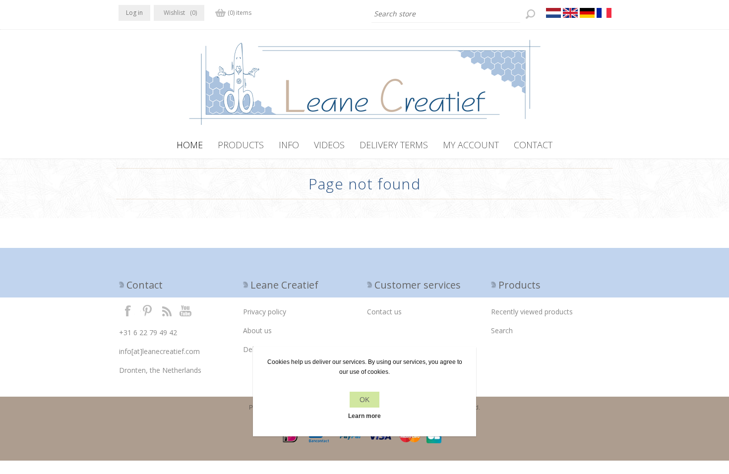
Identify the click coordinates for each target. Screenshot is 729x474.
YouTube (186, 310)
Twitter (147, 310)
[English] (570, 13)
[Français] (604, 13)
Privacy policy (264, 311)
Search (502, 330)
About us (257, 330)
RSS (167, 310)
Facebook (128, 310)
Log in (134, 12)
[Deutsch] (587, 13)
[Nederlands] (553, 13)
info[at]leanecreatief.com (159, 351)
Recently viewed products (532, 311)
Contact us (384, 311)
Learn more (364, 416)
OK (364, 400)
